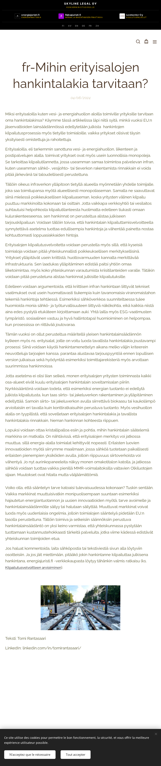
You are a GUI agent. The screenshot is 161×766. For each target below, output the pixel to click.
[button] (138, 41)
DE (83, 25)
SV (69, 25)
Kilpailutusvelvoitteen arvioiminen (33, 567)
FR (90, 25)
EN (76, 25)
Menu (155, 41)
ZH (97, 25)
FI (63, 25)
